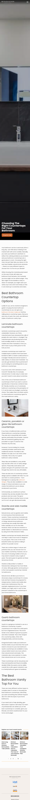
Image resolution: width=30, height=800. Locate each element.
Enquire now (7, 235)
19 (18, 759)
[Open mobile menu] (27, 2)
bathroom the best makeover (11, 312)
